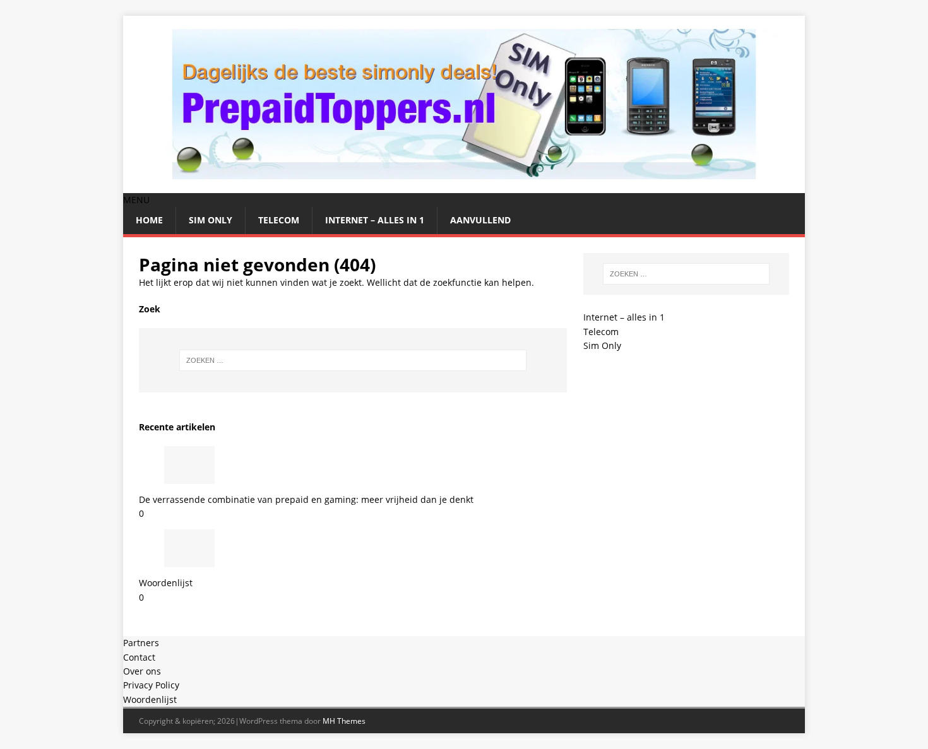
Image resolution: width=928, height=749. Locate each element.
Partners (141, 643)
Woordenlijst (166, 583)
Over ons (142, 671)
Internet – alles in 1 (374, 220)
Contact (139, 657)
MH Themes (344, 721)
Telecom (278, 220)
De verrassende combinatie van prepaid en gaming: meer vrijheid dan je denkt (306, 499)
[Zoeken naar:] (352, 360)
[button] (136, 200)
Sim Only (210, 220)
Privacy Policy (151, 685)
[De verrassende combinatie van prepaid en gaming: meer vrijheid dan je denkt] (189, 476)
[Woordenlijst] (189, 560)
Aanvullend (480, 220)
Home (149, 220)
